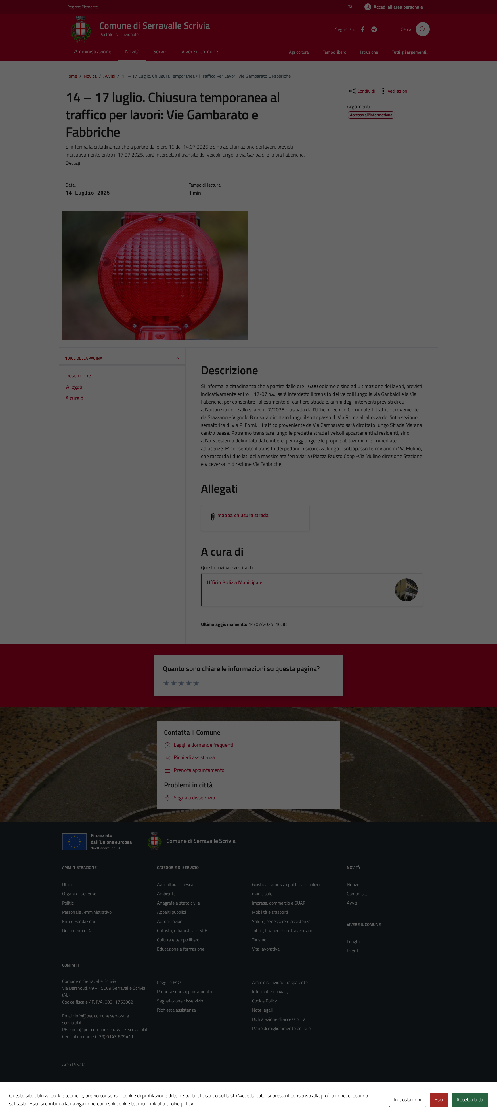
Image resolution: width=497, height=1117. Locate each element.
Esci (439, 1099)
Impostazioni (407, 1099)
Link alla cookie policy (170, 1103)
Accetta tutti (469, 1099)
